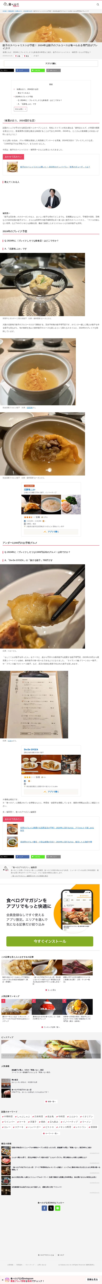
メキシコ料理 (64, 1127)
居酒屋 (94, 1127)
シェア (21, 70)
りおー (10, 651)
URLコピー (53, 70)
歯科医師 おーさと (41, 318)
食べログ (61, 1255)
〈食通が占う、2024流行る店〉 (27, 89)
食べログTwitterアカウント (51, 1208)
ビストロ (49, 1127)
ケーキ (22, 1122)
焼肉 (43, 1122)
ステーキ (19, 1127)
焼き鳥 (50, 1116)
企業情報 (10, 1265)
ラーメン (86, 1122)
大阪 (18, 56)
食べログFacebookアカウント (44, 1208)
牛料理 (61, 1116)
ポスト (5, 70)
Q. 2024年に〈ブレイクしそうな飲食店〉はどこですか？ (40, 100)
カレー (7, 1127)
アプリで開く (41, 531)
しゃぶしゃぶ (23, 1116)
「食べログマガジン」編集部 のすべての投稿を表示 (29, 876)
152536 (29, 408)
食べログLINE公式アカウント (57, 1208)
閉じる (2, 1280)
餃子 (37, 56)
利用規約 (19, 1265)
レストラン (81, 1127)
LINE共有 (37, 70)
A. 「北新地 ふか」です (27, 104)
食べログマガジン (11, 4)
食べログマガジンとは (46, 1255)
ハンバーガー (34, 1127)
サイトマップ (30, 1265)
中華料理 (8, 1116)
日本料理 (38, 1116)
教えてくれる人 (24, 93)
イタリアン (87, 1116)
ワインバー (9, 1122)
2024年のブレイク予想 (24, 97)
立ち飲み (54, 1122)
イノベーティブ (70, 1122)
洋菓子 (33, 1122)
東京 (27, 56)
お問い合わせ (41, 1265)
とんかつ (73, 1116)
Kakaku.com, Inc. (66, 1265)
